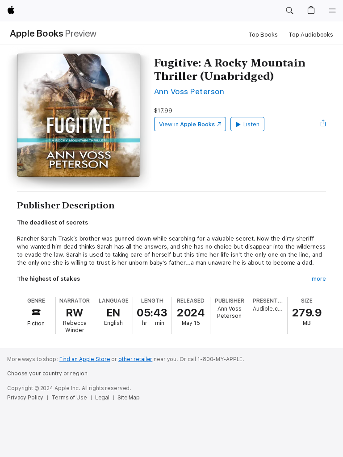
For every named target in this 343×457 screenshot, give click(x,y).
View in (187, 124)
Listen (251, 124)
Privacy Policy (25, 398)
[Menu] (332, 10)
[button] (289, 10)
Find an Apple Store (84, 359)
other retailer (135, 359)
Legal (102, 398)
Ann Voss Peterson (189, 91)
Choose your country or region (47, 373)
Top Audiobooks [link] (311, 34)
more (319, 278)
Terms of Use (69, 398)
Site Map (128, 398)
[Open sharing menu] (323, 124)
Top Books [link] (263, 34)
